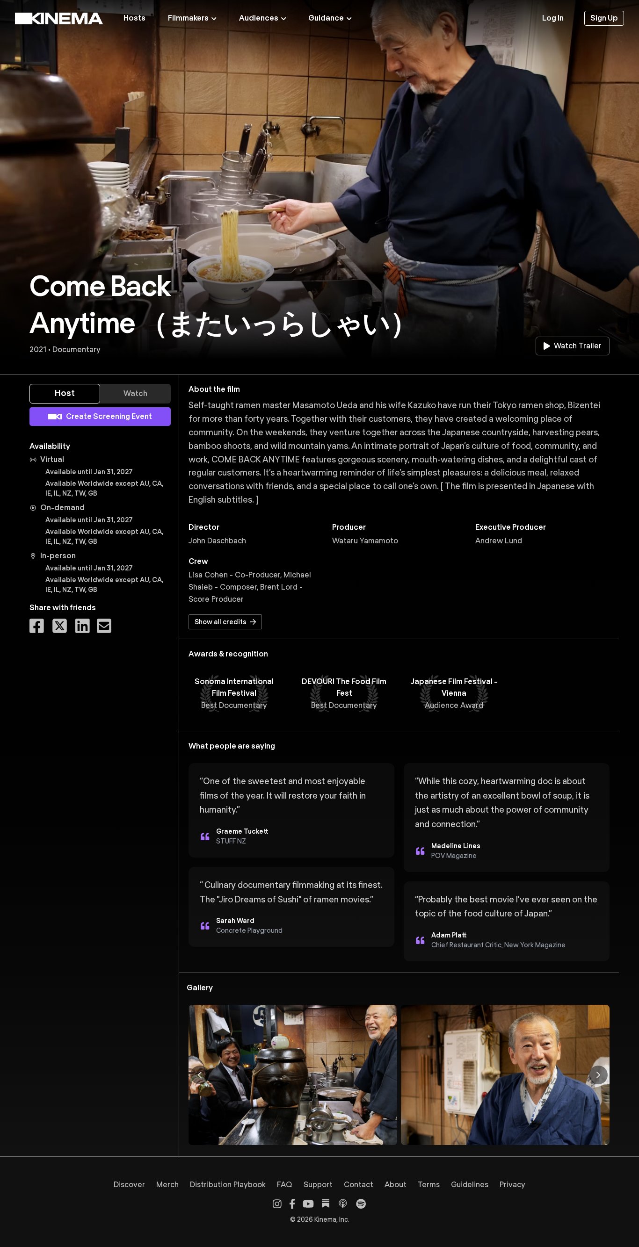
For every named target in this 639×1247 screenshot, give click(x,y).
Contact (358, 1184)
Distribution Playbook (228, 1184)
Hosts (134, 18)
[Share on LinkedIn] (82, 625)
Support (318, 1184)
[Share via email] (104, 625)
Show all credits (221, 622)
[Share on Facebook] (36, 625)
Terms (429, 1184)
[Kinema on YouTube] (308, 1204)
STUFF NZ (231, 841)
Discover (129, 1184)
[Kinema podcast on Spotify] (361, 1204)
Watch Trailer (578, 345)
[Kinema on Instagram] (277, 1204)
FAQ (284, 1184)
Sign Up (604, 18)
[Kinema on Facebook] (292, 1204)
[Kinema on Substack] (325, 1203)
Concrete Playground (249, 930)
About (396, 1184)
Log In (553, 18)
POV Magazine (454, 855)
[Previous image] (199, 1075)
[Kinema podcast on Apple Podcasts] (343, 1203)
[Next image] (598, 1075)
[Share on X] (59, 626)
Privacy (512, 1184)
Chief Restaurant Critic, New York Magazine (498, 945)
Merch (167, 1184)
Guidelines (469, 1184)
